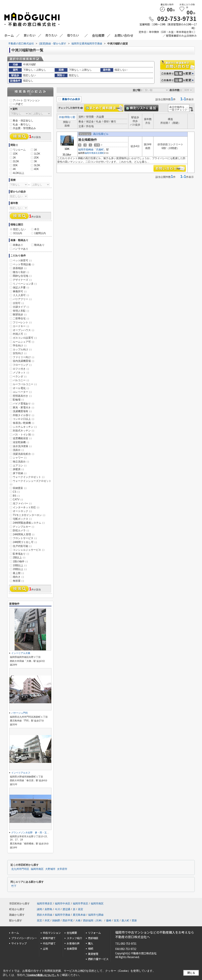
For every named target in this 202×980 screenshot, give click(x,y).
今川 (57, 909)
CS (16, 491)
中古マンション (52, 933)
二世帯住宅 (21, 318)
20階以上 (20, 569)
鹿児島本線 (79, 914)
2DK (36, 157)
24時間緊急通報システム (29, 522)
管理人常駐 (21, 310)
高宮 (80, 909)
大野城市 (50, 869)
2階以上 (19, 557)
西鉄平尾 (68, 920)
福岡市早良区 (80, 903)
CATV (18, 499)
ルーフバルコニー (25, 384)
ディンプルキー (23, 526)
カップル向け (22, 349)
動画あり (39, 244)
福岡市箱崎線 (86, 149)
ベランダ (19, 376)
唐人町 (125, 920)
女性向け (19, 353)
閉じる (191, 972)
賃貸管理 (93, 954)
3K (35, 161)
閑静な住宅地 (22, 275)
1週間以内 (40, 233)
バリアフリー (22, 299)
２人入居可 (21, 295)
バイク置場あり (23, 403)
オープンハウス (23, 330)
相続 (90, 948)
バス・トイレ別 (23, 434)
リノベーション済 (25, 283)
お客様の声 (73, 943)
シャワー (19, 457)
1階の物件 (20, 561)
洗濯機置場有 (22, 411)
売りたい (51, 35)
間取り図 (70, 117)
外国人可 (19, 333)
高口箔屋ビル (100, 133)
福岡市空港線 (62, 914)
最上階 (18, 573)
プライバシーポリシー (24, 938)
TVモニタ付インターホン (29, 515)
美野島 (48, 909)
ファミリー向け (23, 357)
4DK (36, 169)
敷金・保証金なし (23, 120)
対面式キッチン (23, 430)
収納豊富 (19, 488)
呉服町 (100, 149)
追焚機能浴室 (22, 438)
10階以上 (20, 565)
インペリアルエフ (20, 772)
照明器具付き (22, 395)
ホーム (15, 933)
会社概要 (72, 933)
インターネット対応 (26, 507)
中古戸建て (49, 943)
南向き (18, 576)
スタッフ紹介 (74, 938)
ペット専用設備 (23, 264)
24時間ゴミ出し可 (25, 542)
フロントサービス (25, 538)
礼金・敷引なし (22, 124)
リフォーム (94, 933)
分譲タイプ (21, 306)
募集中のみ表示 (70, 99)
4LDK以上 (18, 173)
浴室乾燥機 (21, 442)
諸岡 (39, 909)
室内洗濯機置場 (23, 360)
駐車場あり (21, 553)
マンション (33, 100)
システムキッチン (25, 426)
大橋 (77, 920)
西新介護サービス (98, 959)
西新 (134, 920)
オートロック (22, 511)
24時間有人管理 (23, 534)
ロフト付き (21, 368)
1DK (15, 153)
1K (35, 149)
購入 (90, 943)
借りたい (73, 35)
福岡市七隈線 (96, 914)
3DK (15, 165)
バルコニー (21, 380)
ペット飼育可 (22, 260)
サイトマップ (19, 943)
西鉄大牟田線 (44, 914)
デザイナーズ (22, 279)
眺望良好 (19, 314)
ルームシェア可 (23, 341)
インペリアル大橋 (20, 653)
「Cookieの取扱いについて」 (41, 975)
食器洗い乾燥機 (23, 422)
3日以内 (17, 233)
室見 (116, 920)
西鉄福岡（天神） (93, 920)
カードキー (21, 326)
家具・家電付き (23, 407)
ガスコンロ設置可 (25, 337)
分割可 (18, 303)
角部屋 (18, 580)
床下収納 (19, 473)
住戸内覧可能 (22, 546)
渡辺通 (66, 909)
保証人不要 (21, 287)
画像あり (18, 244)
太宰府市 (62, 869)
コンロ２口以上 (23, 418)
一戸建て (18, 104)
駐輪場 (18, 399)
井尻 (47, 920)
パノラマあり (20, 248)
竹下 (13, 886)
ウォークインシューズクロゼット (30, 482)
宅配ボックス (22, 518)
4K (14, 169)
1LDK (37, 153)
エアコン (19, 465)
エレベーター (22, 391)
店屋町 (101, 153)
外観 (61, 117)
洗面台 (18, 449)
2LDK (16, 161)
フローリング (22, 364)
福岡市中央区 (62, 903)
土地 (45, 948)
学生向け (19, 345)
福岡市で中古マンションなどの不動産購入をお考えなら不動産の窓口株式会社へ (154, 934)
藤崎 (108, 920)
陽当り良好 (21, 272)
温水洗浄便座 (22, 446)
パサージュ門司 (19, 713)
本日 (36, 229)
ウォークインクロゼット (28, 476)
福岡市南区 (37, 869)
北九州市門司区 (20, 869)
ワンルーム (19, 149)
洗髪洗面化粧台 (23, 453)
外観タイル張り (23, 415)
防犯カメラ (21, 530)
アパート (18, 100)
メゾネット (21, 372)
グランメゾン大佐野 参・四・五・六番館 (33, 832)
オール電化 (21, 388)
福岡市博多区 (91, 153)
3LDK (37, 165)
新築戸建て (49, 938)
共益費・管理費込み (24, 128)
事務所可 (19, 291)
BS (16, 495)
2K (14, 157)
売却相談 (93, 938)
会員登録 (72, 948)
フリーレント (22, 322)
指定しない (19, 229)
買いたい (30, 35)
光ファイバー (22, 503)
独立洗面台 (21, 461)
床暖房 (18, 469)
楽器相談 (19, 268)
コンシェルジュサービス (28, 549)
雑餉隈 (56, 920)
